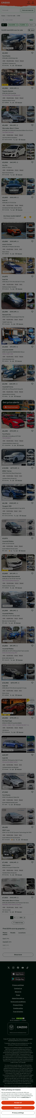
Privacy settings (18, 1113)
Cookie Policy (25, 1097)
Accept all (18, 1103)
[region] (18, 1102)
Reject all (18, 1108)
